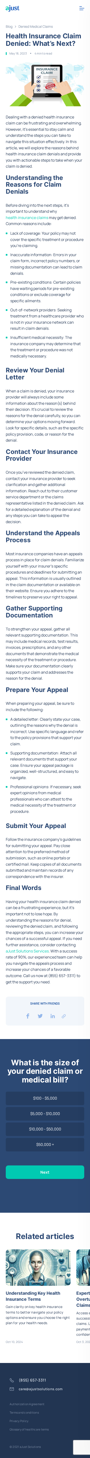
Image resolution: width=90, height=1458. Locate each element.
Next (44, 1172)
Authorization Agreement (27, 1404)
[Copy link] (63, 1016)
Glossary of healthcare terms (29, 1429)
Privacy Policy (19, 1421)
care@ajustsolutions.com (40, 1389)
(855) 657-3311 (32, 1380)
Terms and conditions (24, 1412)
